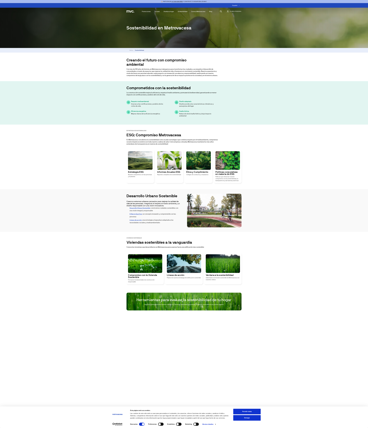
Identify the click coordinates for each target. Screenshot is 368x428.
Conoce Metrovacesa (198, 11)
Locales (157, 11)
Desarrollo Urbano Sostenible (140, 208)
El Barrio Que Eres (136, 214)
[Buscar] (221, 11)
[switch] (161, 424)
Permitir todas (247, 411)
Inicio (131, 50)
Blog (210, 11)
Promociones (146, 11)
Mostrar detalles (207, 424)
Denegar (247, 418)
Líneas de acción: (136, 220)
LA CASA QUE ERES (177, 1)
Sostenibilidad (182, 11)
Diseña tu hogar (169, 11)
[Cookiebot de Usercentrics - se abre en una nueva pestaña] (117, 424)
